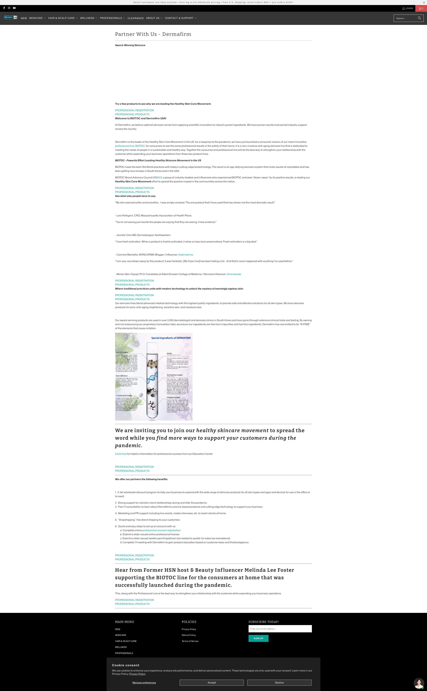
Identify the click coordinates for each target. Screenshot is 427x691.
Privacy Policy (137, 674)
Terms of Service (190, 641)
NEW (117, 629)
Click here (121, 454)
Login (409, 8)
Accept (212, 682)
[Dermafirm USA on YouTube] (14, 8)
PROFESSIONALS (124, 653)
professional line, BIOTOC (130, 146)
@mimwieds (234, 274)
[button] (37, 18)
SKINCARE (120, 635)
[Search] (419, 18)
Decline (279, 682)
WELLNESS (121, 647)
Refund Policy (189, 635)
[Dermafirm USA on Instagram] (9, 8)
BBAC (157, 177)
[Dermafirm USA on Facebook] (4, 8)
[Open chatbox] (419, 683)
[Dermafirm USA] (10, 18)
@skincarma (185, 254)
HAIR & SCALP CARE (126, 641)
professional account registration (161, 530)
